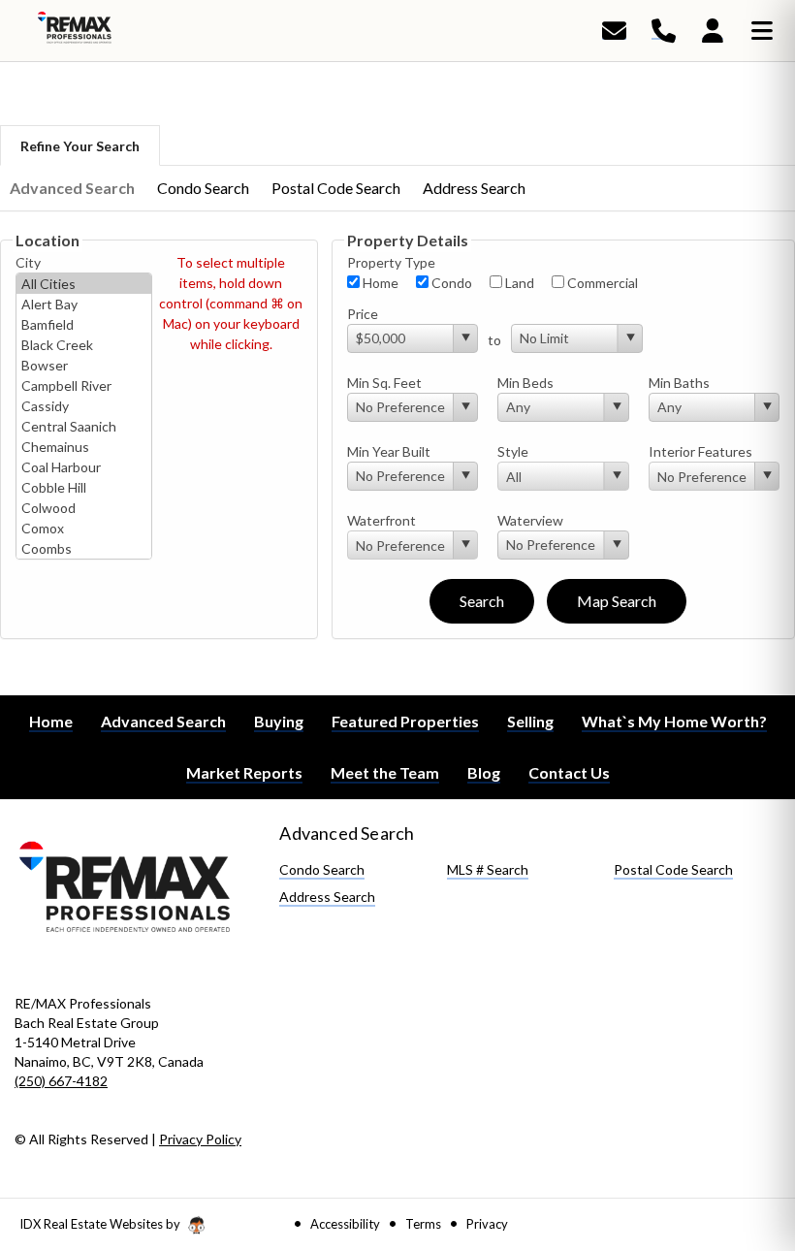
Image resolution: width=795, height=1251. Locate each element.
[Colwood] (83, 507)
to (494, 340)
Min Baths (679, 382)
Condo (450, 282)
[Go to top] (743, 1126)
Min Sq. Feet (384, 382)
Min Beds (525, 382)
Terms (423, 1224)
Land (518, 282)
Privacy (487, 1224)
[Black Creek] (83, 345)
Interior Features (700, 451)
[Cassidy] (83, 406)
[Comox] (83, 528)
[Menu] (762, 29)
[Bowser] (83, 365)
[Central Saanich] (83, 426)
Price (362, 313)
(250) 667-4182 (61, 1081)
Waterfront (381, 520)
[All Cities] (83, 283)
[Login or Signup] (712, 29)
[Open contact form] (614, 29)
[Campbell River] (83, 385)
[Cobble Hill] (83, 487)
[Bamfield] (83, 324)
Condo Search (203, 187)
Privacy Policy (200, 1139)
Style (512, 451)
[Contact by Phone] (664, 29)
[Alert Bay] (83, 304)
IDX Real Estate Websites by (101, 1224)
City (28, 262)
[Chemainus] (83, 446)
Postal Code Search (335, 187)
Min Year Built (388, 451)
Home (379, 282)
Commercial (601, 282)
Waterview (530, 520)
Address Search (474, 187)
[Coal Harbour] (83, 467)
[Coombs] (83, 548)
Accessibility (345, 1224)
